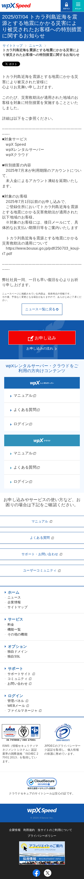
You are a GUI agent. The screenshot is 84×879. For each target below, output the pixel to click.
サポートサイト (19, 674)
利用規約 (29, 830)
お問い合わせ (17, 683)
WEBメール (16, 705)
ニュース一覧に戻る (40, 309)
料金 (10, 624)
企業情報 (14, 602)
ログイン (15, 696)
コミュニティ (17, 679)
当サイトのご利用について (55, 830)
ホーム (13, 592)
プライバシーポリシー (42, 835)
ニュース (14, 597)
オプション (17, 646)
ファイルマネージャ (22, 710)
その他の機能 (17, 634)
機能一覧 (14, 629)
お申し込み (45, 338)
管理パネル (16, 701)
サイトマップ (17, 607)
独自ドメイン (17, 651)
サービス (15, 619)
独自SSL (14, 656)
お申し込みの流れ (39, 348)
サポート (15, 669)
